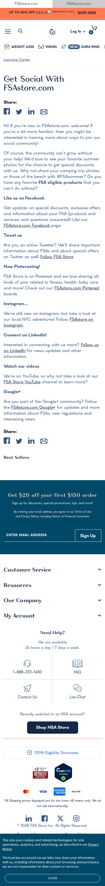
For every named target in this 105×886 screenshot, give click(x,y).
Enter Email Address (26, 535)
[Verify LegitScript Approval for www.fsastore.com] (63, 773)
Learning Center (17, 60)
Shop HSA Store (52, 728)
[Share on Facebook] (7, 112)
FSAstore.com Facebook (27, 226)
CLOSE (52, 878)
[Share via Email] (43, 113)
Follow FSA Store (56, 257)
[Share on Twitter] (19, 113)
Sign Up (88, 536)
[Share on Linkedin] (31, 112)
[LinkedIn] (29, 818)
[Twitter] (60, 818)
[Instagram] (76, 818)
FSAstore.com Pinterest (76, 288)
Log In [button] (76, 33)
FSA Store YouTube (22, 382)
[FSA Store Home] (52, 31)
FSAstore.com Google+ (33, 408)
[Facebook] (45, 818)
